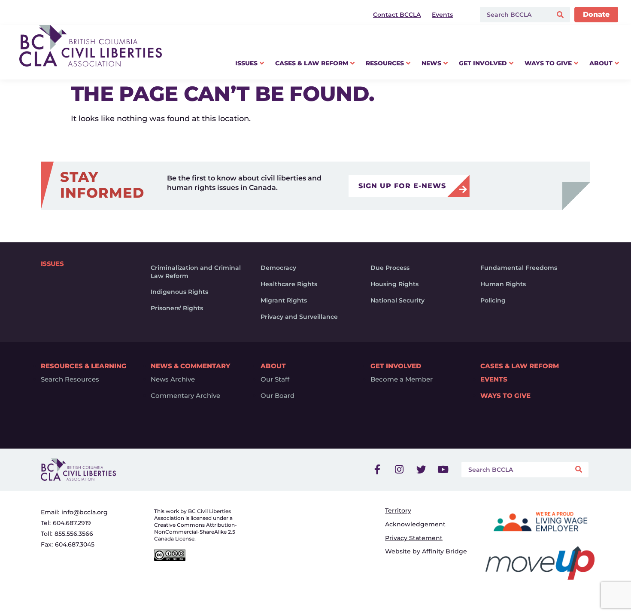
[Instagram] (399, 470)
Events (493, 379)
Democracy (278, 268)
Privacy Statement (414, 538)
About (273, 366)
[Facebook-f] (377, 470)
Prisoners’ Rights (177, 308)
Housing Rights (394, 284)
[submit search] (561, 14)
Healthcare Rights (289, 284)
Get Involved (395, 366)
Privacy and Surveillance (299, 317)
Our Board (277, 396)
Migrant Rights (284, 300)
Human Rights (503, 284)
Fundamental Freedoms (518, 268)
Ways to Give (505, 396)
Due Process (390, 268)
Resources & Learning (84, 366)
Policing (493, 300)
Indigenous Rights (179, 292)
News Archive (173, 379)
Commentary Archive (185, 396)
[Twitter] (421, 470)
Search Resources (70, 379)
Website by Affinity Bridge (426, 551)
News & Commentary (190, 366)
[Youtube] (443, 470)
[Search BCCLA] (514, 14)
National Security (397, 300)
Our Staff (275, 379)
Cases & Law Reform (519, 366)
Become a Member (401, 379)
